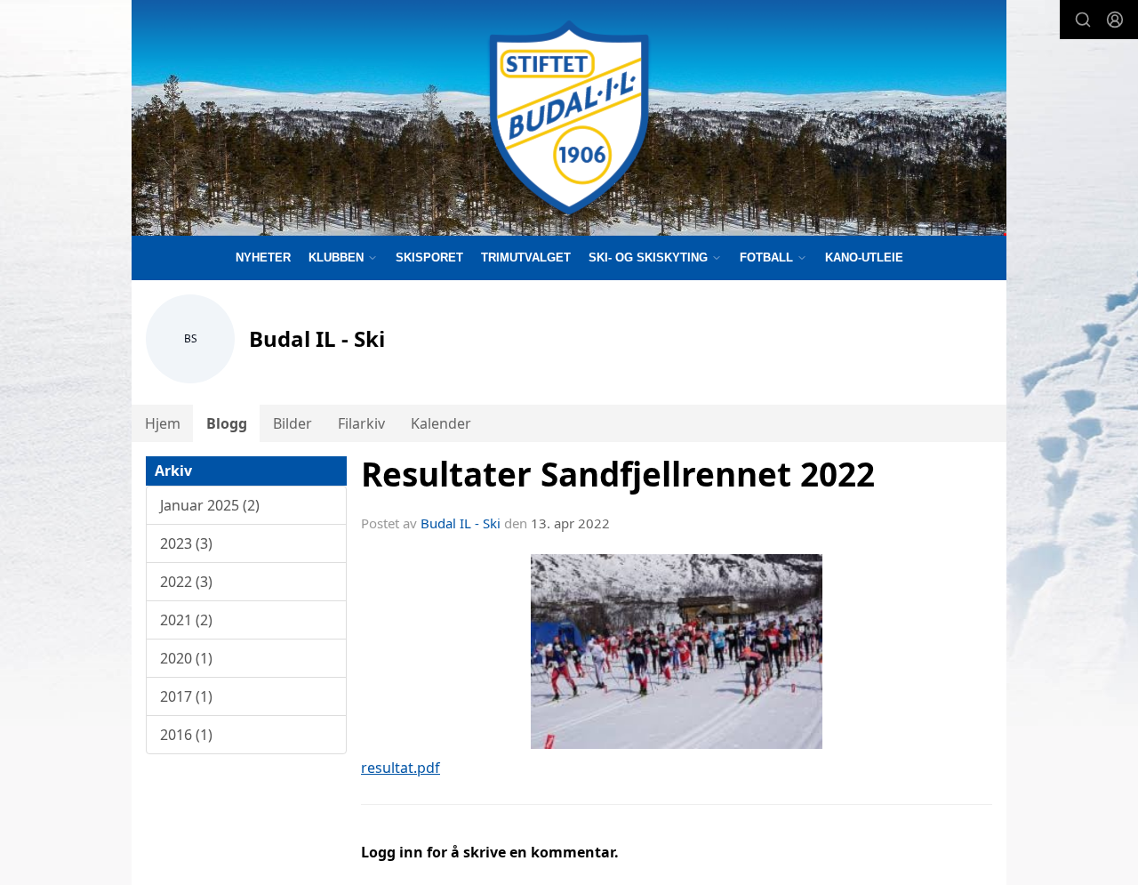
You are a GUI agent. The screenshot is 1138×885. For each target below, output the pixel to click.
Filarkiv (361, 423)
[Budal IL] (569, 118)
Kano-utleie (864, 257)
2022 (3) (186, 581)
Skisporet (429, 257)
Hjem (162, 423)
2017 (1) (186, 696)
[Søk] (1083, 20)
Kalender (441, 423)
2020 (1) (186, 658)
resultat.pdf (400, 767)
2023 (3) (186, 543)
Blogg (226, 423)
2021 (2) (186, 620)
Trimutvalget (526, 257)
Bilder (292, 423)
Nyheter (263, 257)
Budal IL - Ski (461, 523)
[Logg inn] (1115, 20)
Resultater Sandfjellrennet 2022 (618, 474)
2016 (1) (186, 734)
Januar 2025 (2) (210, 505)
